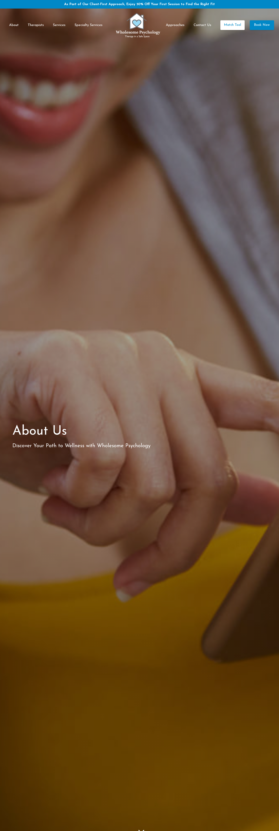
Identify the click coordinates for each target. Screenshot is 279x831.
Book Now (262, 25)
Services (59, 25)
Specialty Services (88, 25)
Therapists (36, 25)
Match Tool (232, 25)
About (14, 25)
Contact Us (202, 25)
